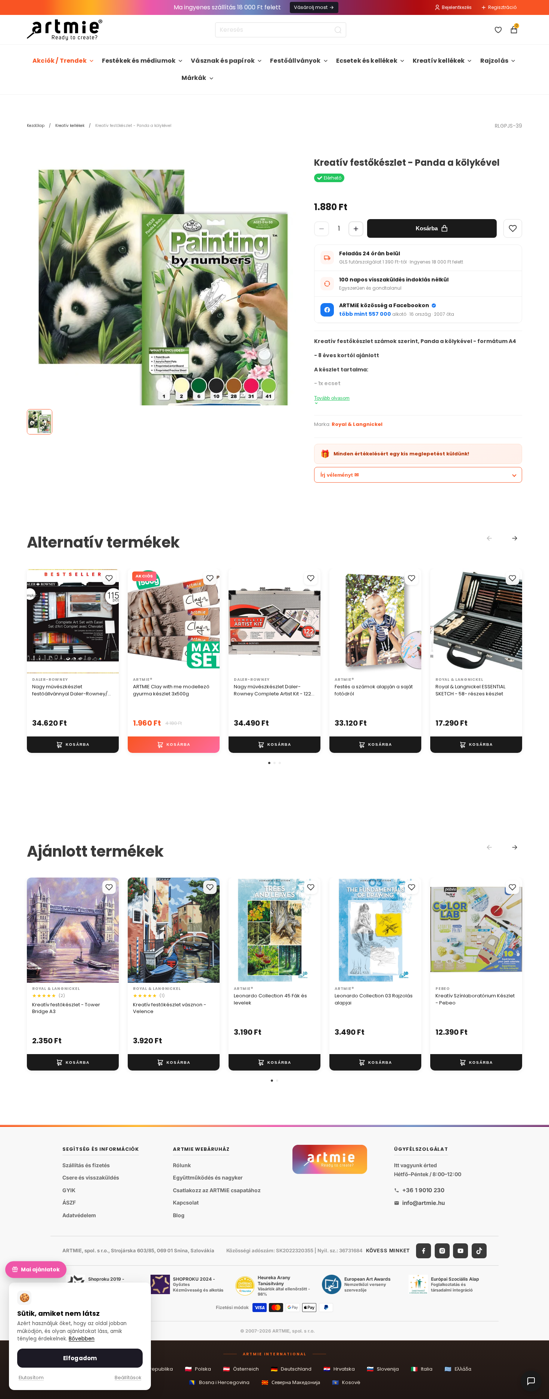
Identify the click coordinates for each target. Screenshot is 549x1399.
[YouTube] (460, 1250)
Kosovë (346, 1382)
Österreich (241, 1369)
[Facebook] (423, 1250)
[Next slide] (515, 538)
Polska (198, 1369)
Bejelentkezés (457, 7)
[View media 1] (39, 421)
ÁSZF (69, 1202)
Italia (421, 1369)
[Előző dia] (35, 621)
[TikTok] (479, 1250)
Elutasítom (31, 1377)
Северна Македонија (290, 1382)
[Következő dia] (110, 621)
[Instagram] (442, 1250)
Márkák (194, 78)
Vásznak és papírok (223, 60)
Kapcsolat (186, 1202)
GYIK (68, 1190)
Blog (178, 1215)
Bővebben (81, 1338)
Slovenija (383, 1369)
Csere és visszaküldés (90, 1177)
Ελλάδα (457, 1369)
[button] (269, 763)
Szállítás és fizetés (86, 1165)
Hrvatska (339, 1369)
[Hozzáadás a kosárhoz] (73, 744)
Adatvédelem (79, 1215)
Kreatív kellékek (439, 60)
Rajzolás (494, 60)
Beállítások (128, 1377)
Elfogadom (80, 1358)
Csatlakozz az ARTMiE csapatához (217, 1190)
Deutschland (291, 1369)
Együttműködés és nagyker (208, 1177)
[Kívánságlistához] (109, 578)
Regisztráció (502, 7)
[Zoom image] (163, 294)
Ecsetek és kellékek (366, 60)
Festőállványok (295, 60)
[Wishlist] (512, 228)
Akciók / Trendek (59, 60)
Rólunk (182, 1165)
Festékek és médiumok (139, 60)
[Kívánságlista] (498, 29)
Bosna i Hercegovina (219, 1382)
